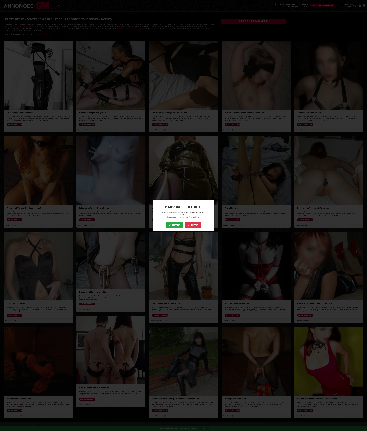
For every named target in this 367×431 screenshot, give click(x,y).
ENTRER (176, 225)
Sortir (194, 225)
